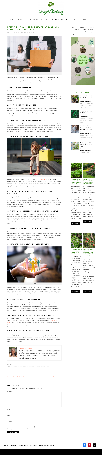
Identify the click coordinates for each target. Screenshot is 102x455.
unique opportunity (26, 231)
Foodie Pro (49, 452)
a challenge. (42, 179)
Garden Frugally (23, 445)
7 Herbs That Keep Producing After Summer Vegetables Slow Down (76, 181)
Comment (10, 391)
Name (9, 409)
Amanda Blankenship (85, 101)
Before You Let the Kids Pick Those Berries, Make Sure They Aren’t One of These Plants (88, 252)
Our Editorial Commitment (46, 445)
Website (9, 421)
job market (46, 366)
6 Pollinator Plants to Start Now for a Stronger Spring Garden (76, 251)
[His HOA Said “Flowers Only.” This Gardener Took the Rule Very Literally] (89, 178)
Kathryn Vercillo (84, 116)
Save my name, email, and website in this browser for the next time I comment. (27, 429)
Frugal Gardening (51, 8)
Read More (75, 223)
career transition (17, 366)
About (6, 445)
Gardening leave (40, 366)
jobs (14, 364)
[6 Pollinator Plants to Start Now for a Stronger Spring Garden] (76, 248)
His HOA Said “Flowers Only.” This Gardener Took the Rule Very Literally (88, 181)
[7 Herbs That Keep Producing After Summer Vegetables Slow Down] (76, 178)
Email (9, 415)
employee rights (24, 366)
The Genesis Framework (59, 452)
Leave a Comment (35, 32)
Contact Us (13, 445)
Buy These (33, 445)
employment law (32, 366)
